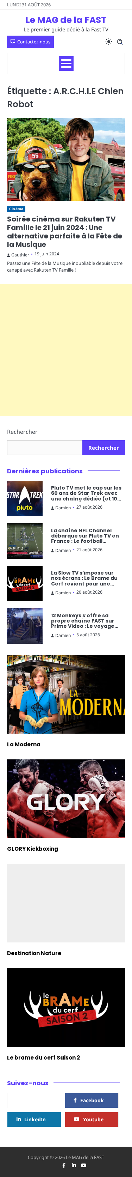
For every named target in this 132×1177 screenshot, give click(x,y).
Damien (63, 508)
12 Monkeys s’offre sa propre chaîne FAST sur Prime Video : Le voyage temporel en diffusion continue (82, 621)
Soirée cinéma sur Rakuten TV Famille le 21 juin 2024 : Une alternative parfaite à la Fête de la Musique (64, 231)
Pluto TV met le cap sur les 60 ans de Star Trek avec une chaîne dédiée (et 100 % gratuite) (86, 493)
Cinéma (16, 208)
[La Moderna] (66, 694)
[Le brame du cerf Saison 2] (66, 1007)
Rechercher (22, 432)
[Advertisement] (66, 350)
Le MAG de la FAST (66, 20)
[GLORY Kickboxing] (66, 798)
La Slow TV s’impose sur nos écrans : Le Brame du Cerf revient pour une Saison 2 (84, 578)
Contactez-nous (33, 41)
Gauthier (20, 255)
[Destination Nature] (66, 903)
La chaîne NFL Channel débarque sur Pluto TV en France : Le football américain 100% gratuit (85, 536)
